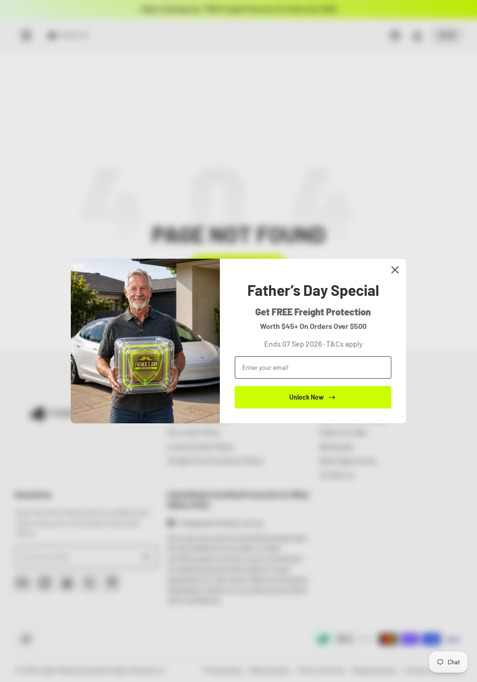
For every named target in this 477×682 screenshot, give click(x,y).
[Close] (395, 270)
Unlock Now (306, 397)
